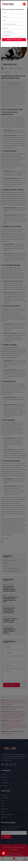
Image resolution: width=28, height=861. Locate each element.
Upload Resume (6, 35)
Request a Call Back (14, 39)
